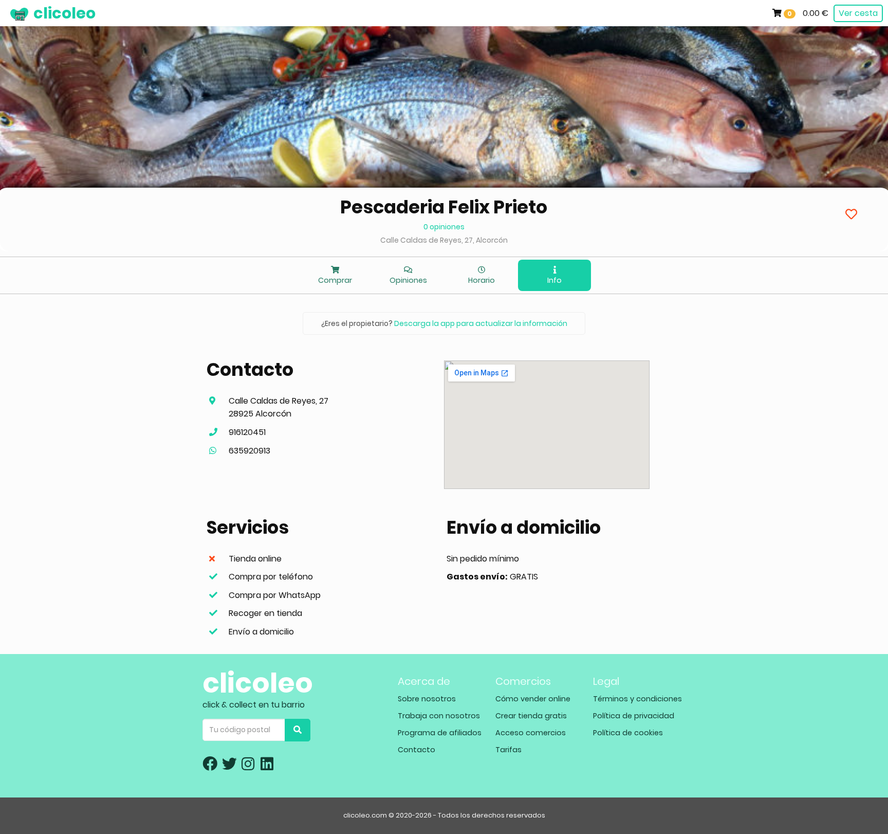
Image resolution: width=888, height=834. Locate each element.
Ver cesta (858, 13)
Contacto (416, 750)
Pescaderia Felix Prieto (443, 207)
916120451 (247, 432)
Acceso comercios (530, 733)
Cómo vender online (532, 699)
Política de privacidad (633, 716)
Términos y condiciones (637, 699)
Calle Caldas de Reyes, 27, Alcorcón (444, 240)
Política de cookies (628, 733)
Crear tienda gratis (531, 716)
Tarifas (508, 750)
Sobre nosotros (427, 699)
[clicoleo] (7, 13)
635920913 (249, 451)
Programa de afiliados (440, 733)
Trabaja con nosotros (439, 716)
